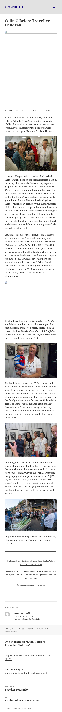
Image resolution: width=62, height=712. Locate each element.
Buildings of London (29, 561)
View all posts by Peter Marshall (26, 619)
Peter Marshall (27, 629)
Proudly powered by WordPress (18, 708)
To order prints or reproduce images (31, 585)
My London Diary (14, 561)
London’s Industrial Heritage (31, 564)
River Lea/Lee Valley (46, 561)
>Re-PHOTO (14, 7)
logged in (23, 672)
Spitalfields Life (31, 251)
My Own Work (42, 629)
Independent (32, 238)
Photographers (11, 631)
